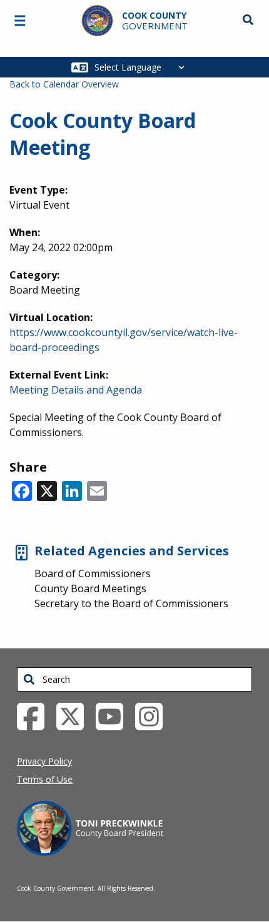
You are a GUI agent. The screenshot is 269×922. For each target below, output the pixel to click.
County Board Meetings (90, 588)
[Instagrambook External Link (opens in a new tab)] (153, 716)
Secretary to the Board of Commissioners (131, 603)
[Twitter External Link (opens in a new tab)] (74, 716)
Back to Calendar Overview (64, 84)
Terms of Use (45, 779)
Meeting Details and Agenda (75, 390)
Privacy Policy (44, 761)
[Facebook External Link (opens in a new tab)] (35, 716)
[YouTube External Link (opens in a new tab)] (114, 716)
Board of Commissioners (92, 573)
